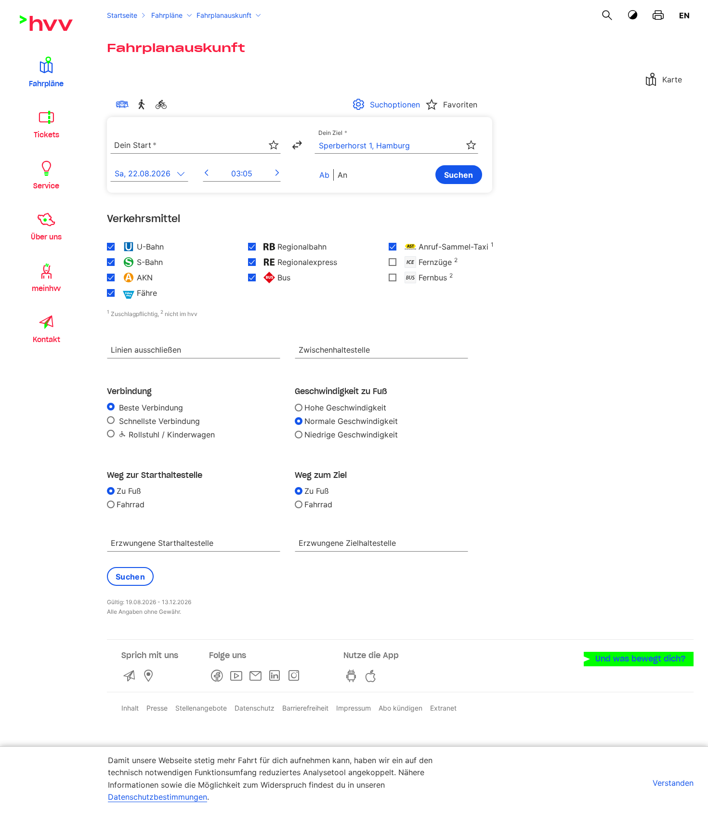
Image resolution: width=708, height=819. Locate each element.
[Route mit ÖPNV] (124, 104)
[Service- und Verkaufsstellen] (150, 676)
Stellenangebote (201, 708)
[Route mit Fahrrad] (162, 104)
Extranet (443, 708)
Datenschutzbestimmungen (157, 797)
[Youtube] (238, 676)
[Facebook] (218, 676)
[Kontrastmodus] (633, 15)
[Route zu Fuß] (143, 104)
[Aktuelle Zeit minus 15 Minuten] (206, 173)
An (342, 175)
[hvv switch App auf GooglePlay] (353, 676)
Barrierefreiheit (305, 708)
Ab (324, 175)
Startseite (122, 15)
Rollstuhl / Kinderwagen (170, 434)
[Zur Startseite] (46, 23)
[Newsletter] (257, 676)
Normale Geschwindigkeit (351, 421)
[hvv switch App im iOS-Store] (372, 676)
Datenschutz (255, 708)
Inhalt (130, 708)
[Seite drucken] (658, 15)
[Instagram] (295, 676)
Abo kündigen (400, 708)
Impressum (353, 708)
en (684, 15)
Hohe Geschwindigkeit (345, 407)
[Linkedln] (276, 676)
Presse (157, 708)
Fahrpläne (167, 15)
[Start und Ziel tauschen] (296, 145)
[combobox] (195, 145)
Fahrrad (130, 504)
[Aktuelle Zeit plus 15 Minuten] (277, 173)
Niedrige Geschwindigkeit (351, 434)
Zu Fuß (129, 491)
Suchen (458, 175)
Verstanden (673, 783)
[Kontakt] (131, 676)
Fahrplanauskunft (224, 15)
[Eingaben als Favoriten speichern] (273, 145)
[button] (46, 71)
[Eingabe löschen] (273, 139)
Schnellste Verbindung (158, 421)
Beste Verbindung (150, 407)
